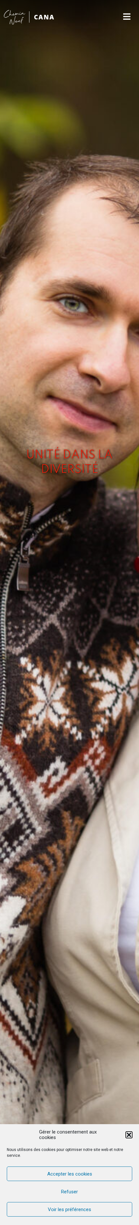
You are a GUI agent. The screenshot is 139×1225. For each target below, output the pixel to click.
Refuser (69, 1192)
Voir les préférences (69, 1209)
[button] (129, 1135)
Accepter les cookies (69, 1174)
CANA (44, 17)
